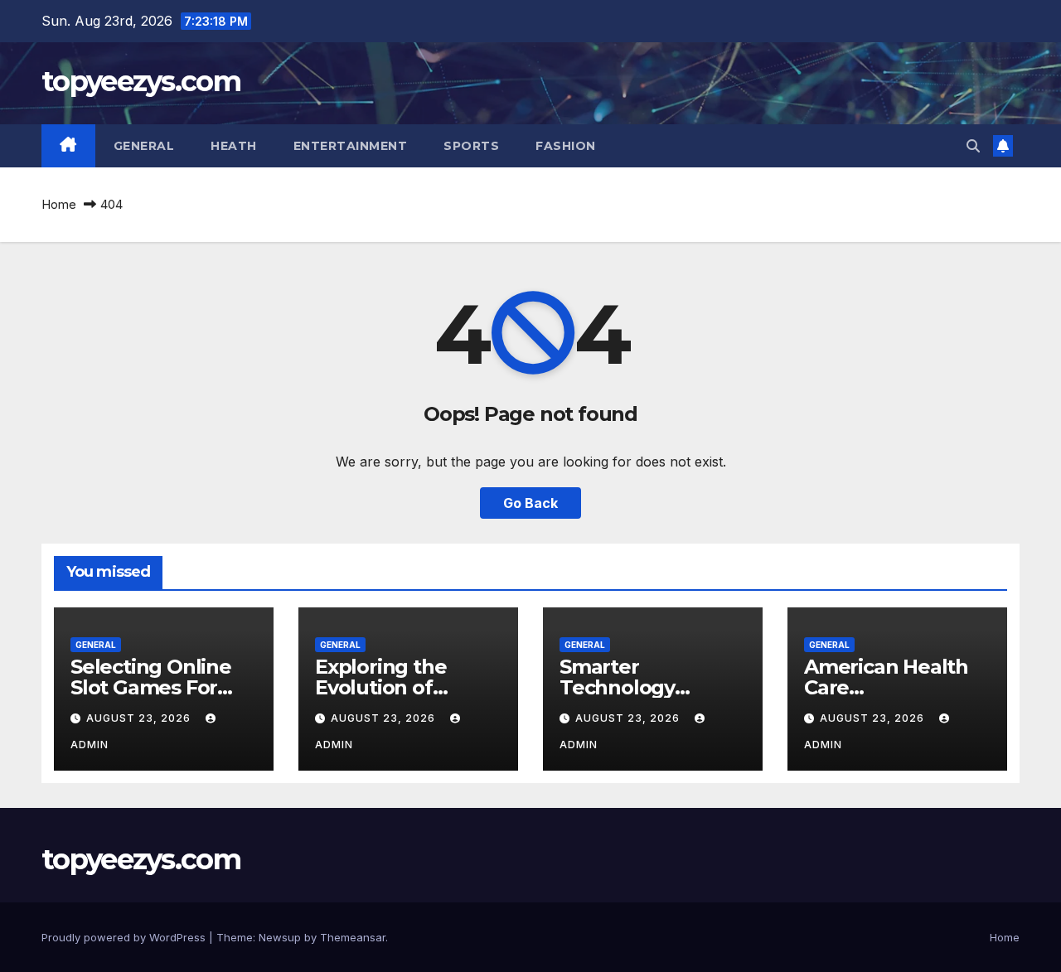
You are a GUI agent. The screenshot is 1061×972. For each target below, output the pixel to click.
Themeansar (352, 937)
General (144, 145)
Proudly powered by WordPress (125, 937)
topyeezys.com (140, 81)
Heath (234, 145)
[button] (973, 146)
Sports (471, 145)
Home (58, 204)
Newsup (280, 937)
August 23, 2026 (140, 718)
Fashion (565, 145)
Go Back (530, 503)
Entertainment (350, 145)
